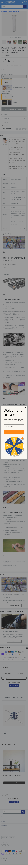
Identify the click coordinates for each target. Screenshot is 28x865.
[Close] (25, 407)
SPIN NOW (14, 432)
